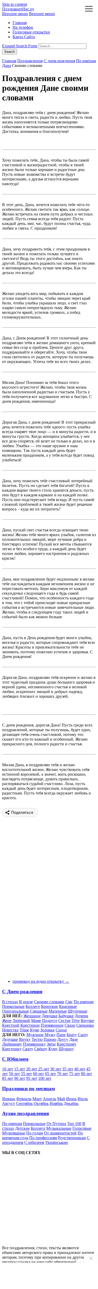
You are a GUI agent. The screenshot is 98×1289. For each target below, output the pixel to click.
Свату (27, 1049)
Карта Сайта (24, 37)
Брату (72, 1034)
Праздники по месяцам (28, 1088)
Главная (20, 22)
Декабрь (71, 1103)
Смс (69, 1002)
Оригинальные (15, 1011)
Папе (61, 1034)
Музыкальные (58, 1128)
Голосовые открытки (31, 32)
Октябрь (41, 1103)
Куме (34, 1030)
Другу (62, 1039)
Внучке (87, 1020)
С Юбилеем (15, 1059)
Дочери (81, 1016)
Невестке (10, 1030)
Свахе (70, 1025)
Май (61, 1099)
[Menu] (88, 9)
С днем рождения (59, 61)
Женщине (32, 1016)
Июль (83, 1099)
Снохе (61, 1030)
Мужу (50, 1034)
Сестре (64, 1020)
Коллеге (33, 1006)
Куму (53, 1049)
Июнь (71, 1099)
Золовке (47, 1030)
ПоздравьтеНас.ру (18, 9)
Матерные (58, 1011)
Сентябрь (24, 1103)
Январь (8, 1099)
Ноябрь (56, 1103)
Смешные (39, 1011)
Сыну (83, 1034)
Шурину (66, 1049)
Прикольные (13, 1006)
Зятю (51, 1044)
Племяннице (52, 1025)
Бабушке (66, 1016)
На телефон (23, 27)
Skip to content (14, 4)
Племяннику (34, 1044)
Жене (6, 1020)
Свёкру (40, 1049)
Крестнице (30, 1025)
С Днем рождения (22, 991)
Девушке (49, 1016)
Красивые (68, 1006)
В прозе (26, 1002)
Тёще (24, 1030)
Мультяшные (13, 1133)
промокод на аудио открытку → (41, 981)
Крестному (66, 1044)
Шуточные (77, 1011)
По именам (86, 61)
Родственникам (72, 1137)
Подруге (49, 1020)
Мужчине (35, 1034)
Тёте (76, 1020)
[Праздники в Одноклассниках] (41, 1239)
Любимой (21, 1020)
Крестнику (11, 1049)
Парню (50, 1039)
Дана (6, 65)
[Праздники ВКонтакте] (41, 1198)
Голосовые (81, 1128)
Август (8, 1103)
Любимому (12, 1044)
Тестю (37, 1039)
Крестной (10, 1025)
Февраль (23, 1099)
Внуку (25, 1039)
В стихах (10, 1002)
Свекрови (85, 1025)
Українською (56, 1142)
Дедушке (10, 1039)
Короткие (49, 1006)
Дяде (73, 1039)
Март (37, 1099)
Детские (22, 1128)
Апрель (49, 1099)
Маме (36, 1020)
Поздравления (30, 61)
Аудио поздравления (25, 1113)
